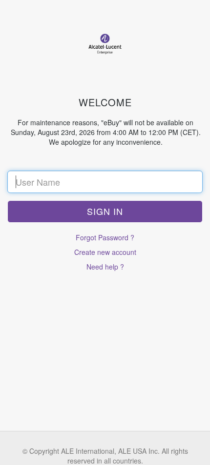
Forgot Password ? (105, 237)
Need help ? (105, 266)
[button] (105, 211)
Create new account (105, 252)
